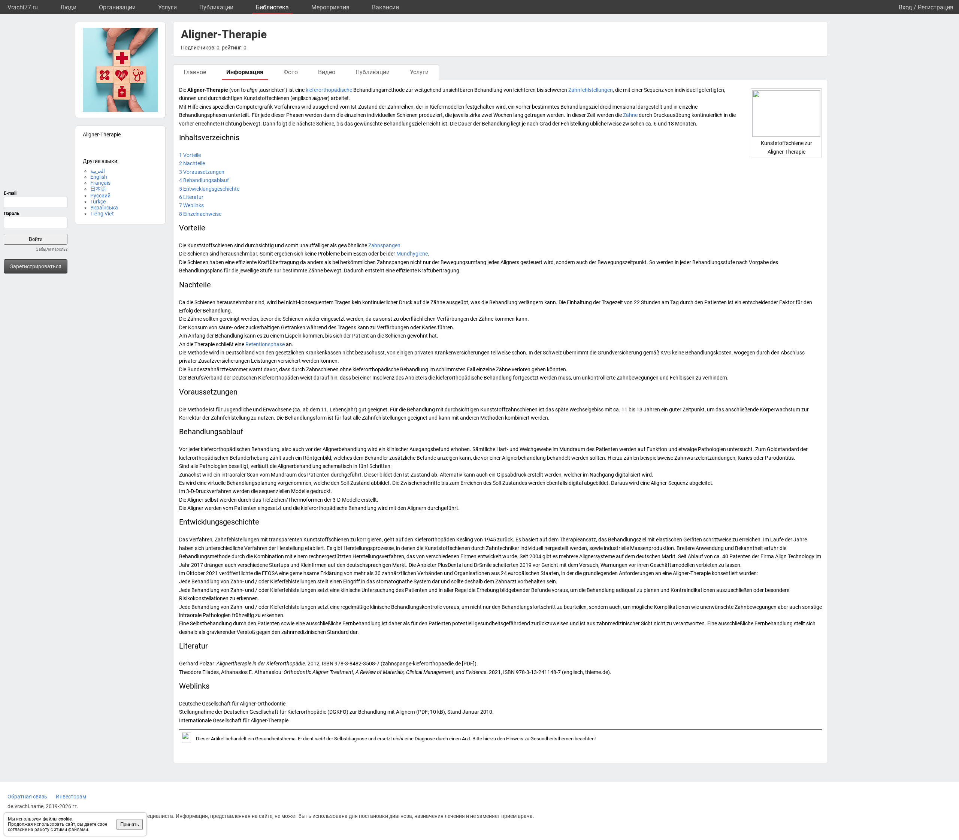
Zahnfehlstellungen (590, 90)
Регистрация (935, 7)
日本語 (98, 189)
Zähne (630, 115)
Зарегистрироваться (35, 266)
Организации (117, 7)
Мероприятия (330, 7)
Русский (100, 196)
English (98, 177)
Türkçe (98, 202)
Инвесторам (71, 797)
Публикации (216, 7)
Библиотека (272, 7)
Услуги (167, 7)
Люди (68, 7)
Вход (905, 7)
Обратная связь (27, 797)
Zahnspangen (384, 245)
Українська (104, 208)
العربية (97, 171)
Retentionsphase (265, 344)
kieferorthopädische (329, 90)
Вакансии (385, 7)
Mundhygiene (412, 254)
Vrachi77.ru (22, 7)
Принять (129, 824)
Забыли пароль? (51, 249)
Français (100, 183)
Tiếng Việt (102, 214)
